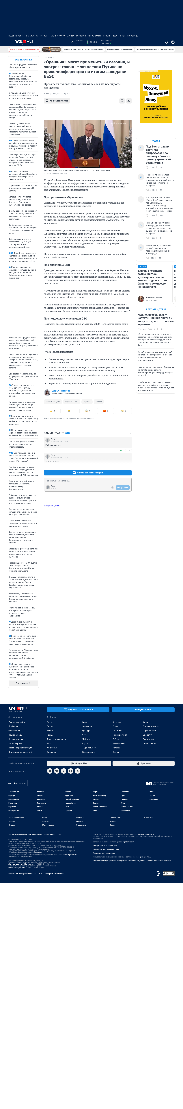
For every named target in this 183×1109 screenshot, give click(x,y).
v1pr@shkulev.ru (129, 842)
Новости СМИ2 (52, 505)
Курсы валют (94, 36)
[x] (77, 771)
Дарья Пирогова (61, 390)
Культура (86, 730)
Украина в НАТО (71, 402)
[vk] (56, 771)
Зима (84, 722)
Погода (43, 36)
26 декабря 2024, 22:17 (52, 94)
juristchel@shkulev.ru (69, 855)
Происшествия (120, 735)
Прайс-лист (13, 726)
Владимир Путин (53, 402)
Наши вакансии (15, 739)
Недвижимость (16, 36)
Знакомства (32, 36)
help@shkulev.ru (26, 856)
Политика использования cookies (106, 849)
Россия (99, 402)
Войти (53, 488)
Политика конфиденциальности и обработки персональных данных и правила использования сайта (132, 861)
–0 (128, 450)
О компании (14, 730)
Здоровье (51, 752)
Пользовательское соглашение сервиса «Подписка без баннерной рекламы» (122, 857)
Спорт (146, 722)
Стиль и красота (150, 726)
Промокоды (132, 36)
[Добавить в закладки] (122, 101)
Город (50, 735)
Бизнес (50, 726)
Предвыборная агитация (20, 748)
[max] (70, 771)
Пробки (107, 36)
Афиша (70, 36)
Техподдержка (15, 743)
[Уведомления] (166, 42)
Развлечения (119, 743)
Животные (52, 748)
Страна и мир (149, 730)
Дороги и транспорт (56, 739)
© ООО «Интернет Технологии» (51, 874)
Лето (84, 735)
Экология (147, 735)
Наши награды (15, 735)
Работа (116, 739)
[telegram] (49, 771)
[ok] (63, 771)
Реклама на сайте (16, 722)
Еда (49, 743)
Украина (87, 402)
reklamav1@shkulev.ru (146, 834)
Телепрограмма (57, 36)
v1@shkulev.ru (37, 853)
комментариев (59, 100)
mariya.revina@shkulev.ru (17, 868)
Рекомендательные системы (104, 853)
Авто (49, 722)
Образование (88, 752)
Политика (117, 730)
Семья (116, 752)
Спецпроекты (149, 743)
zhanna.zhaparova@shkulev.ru (19, 864)
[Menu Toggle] (10, 42)
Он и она (117, 722)
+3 (121, 466)
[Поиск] (160, 42)
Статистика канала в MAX (20, 752)
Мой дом (86, 739)
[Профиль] (173, 42)
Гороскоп (81, 36)
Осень (115, 726)
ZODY (115, 36)
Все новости (23, 59)
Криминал (87, 726)
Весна (50, 730)
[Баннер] (51, 49)
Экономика (148, 739)
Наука (85, 743)
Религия (116, 748)
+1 (121, 450)
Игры (122, 36)
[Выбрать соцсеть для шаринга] (129, 101)
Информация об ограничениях (105, 846)
